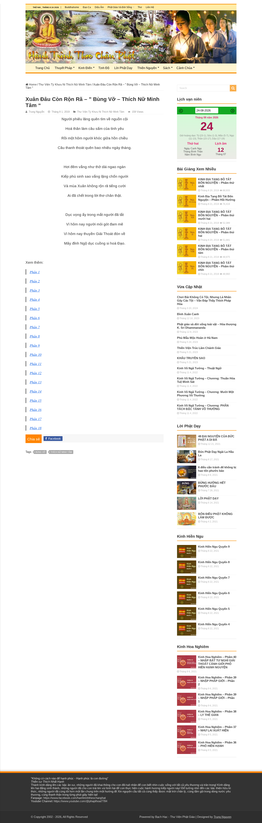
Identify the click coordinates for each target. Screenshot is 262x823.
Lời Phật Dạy (123, 68)
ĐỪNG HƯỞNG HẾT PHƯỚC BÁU (212, 484)
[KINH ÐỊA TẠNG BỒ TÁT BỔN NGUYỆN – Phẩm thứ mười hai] (186, 216)
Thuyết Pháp (63, 68)
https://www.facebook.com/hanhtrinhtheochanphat (74, 797)
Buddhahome (72, 7)
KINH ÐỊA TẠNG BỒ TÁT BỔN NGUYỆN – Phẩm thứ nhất (216, 183)
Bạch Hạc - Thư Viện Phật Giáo (175, 816)
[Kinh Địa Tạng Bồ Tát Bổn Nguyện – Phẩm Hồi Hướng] (186, 201)
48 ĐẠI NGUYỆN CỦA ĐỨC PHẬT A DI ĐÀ (216, 438)
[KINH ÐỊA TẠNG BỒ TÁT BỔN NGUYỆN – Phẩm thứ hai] (186, 233)
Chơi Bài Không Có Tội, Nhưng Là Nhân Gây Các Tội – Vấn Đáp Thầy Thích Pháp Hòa (204, 300)
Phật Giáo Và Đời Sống (120, 7)
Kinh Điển (85, 68)
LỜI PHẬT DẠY (208, 498)
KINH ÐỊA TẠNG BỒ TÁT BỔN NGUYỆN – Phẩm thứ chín (216, 266)
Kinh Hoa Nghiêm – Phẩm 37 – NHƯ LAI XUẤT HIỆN (217, 728)
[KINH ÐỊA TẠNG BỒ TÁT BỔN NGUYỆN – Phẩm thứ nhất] (186, 184)
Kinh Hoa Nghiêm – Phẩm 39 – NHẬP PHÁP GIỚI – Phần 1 (217, 698)
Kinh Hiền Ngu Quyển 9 (214, 546)
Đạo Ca (87, 7)
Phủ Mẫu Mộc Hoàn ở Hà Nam (197, 337)
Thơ (140, 7)
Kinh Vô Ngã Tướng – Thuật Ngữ (199, 368)
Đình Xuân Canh (188, 314)
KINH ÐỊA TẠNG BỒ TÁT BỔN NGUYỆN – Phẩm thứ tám (216, 249)
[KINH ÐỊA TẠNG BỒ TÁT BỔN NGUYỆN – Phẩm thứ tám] (186, 250)
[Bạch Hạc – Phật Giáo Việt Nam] (131, 36)
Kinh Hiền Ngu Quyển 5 (214, 608)
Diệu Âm (99, 7)
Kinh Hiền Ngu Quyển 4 (214, 624)
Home (32, 84)
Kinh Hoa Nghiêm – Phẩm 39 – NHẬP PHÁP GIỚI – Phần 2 (217, 681)
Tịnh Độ (103, 68)
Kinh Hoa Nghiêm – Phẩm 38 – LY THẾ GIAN (217, 713)
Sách (166, 68)
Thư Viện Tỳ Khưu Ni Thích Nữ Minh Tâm (65, 84)
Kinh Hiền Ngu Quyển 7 (214, 577)
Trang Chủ (42, 68)
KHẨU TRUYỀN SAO (191, 358)
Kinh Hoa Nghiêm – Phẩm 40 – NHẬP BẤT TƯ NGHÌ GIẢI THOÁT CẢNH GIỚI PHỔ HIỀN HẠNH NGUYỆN (217, 662)
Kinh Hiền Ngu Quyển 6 (214, 593)
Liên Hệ (150, 7)
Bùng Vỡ (40, 452)
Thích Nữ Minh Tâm (61, 452)
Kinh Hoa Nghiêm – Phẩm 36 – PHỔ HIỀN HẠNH (217, 744)
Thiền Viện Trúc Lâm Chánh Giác (199, 348)
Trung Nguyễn (36, 111)
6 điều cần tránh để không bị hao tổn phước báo (217, 469)
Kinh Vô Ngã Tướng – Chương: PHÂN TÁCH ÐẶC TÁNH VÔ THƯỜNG (203, 407)
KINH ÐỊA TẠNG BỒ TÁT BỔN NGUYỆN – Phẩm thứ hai (216, 232)
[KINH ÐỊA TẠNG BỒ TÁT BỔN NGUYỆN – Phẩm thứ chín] (186, 267)
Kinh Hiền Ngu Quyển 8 (214, 562)
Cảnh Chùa (184, 68)
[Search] (233, 88)
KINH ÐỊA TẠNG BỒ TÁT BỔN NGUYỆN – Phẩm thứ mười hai (216, 215)
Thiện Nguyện (147, 68)
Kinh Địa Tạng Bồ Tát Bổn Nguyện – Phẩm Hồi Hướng (216, 198)
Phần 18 (35, 428)
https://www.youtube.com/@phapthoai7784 (80, 801)
